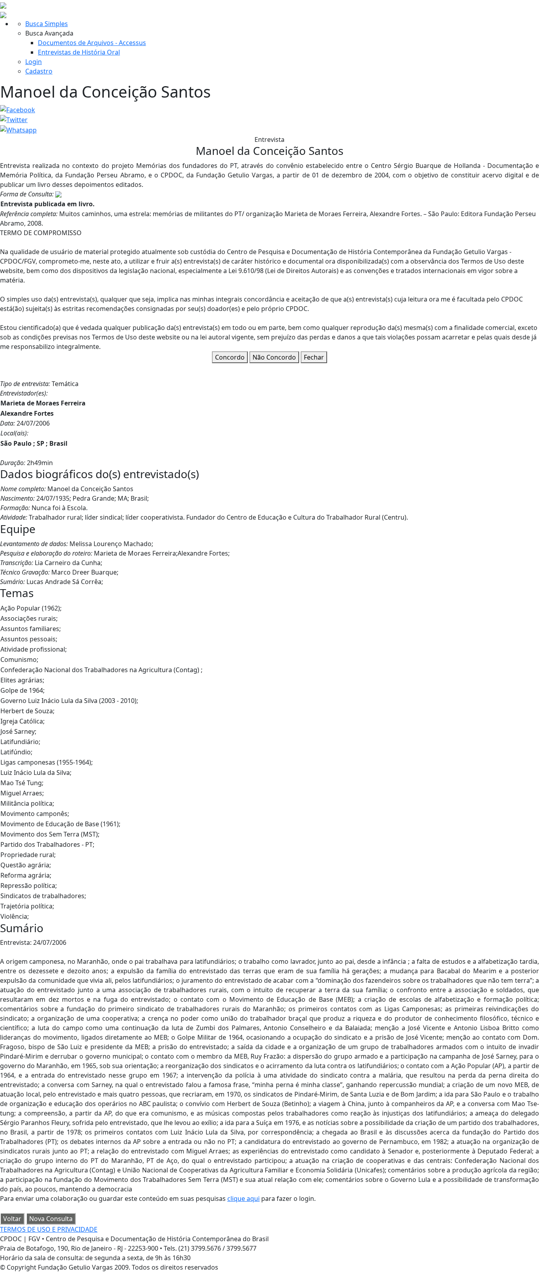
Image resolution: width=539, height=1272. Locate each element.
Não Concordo (274, 357)
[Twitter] (14, 119)
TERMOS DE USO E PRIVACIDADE (48, 1229)
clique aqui (243, 1198)
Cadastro (38, 71)
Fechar (314, 357)
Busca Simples (46, 23)
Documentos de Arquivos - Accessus (92, 42)
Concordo (230, 357)
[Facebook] (17, 109)
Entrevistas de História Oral (79, 52)
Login (33, 61)
